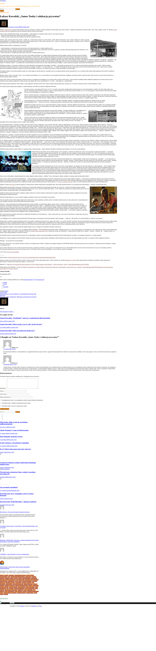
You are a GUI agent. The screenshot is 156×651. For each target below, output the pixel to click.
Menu (2, 10)
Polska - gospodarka (33, 585)
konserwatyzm (3, 581)
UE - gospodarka (28, 590)
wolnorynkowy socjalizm (9, 593)
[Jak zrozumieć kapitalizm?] (5, 484)
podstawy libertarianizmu (21, 585)
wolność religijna (21, 593)
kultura (20, 581)
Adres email (3, 394)
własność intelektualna (33, 591)
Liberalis (2, 3)
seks (7, 588)
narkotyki (29, 582)
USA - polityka (18, 591)
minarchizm (18, 582)
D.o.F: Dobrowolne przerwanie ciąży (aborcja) (15, 449)
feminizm (7, 578)
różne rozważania (30, 587)
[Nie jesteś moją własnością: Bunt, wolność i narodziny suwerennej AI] (5, 469)
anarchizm (11, 575)
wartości (25, 591)
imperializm (34, 578)
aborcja (2, 575)
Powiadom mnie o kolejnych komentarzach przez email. (16, 403)
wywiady (5, 594)
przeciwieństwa (22, 587)
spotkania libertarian (19, 588)
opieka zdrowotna (28, 584)
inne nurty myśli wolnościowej (8, 579)
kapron (11, 27)
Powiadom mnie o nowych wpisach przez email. (14, 406)
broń (9, 576)
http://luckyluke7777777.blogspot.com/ (34, 279)
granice (16, 578)
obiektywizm (9, 584)
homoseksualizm (26, 578)
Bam (40, 606)
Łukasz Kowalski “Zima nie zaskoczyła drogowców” (17, 330)
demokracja (28, 576)
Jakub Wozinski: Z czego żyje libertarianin (14, 430)
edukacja (6, 291)
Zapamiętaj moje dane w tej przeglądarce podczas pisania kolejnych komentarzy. (22, 400)
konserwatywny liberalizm (32, 579)
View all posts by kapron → (7, 311)
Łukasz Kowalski (4, 12)
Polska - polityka (4, 587)
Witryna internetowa (5, 397)
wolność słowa (30, 593)
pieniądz (2, 585)
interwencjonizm (20, 579)
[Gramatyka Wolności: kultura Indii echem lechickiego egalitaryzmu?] (5, 459)
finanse (12, 578)
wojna (1, 593)
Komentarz (3, 388)
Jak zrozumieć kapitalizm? (9, 487)
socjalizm (11, 588)
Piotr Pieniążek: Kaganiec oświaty (11, 436)
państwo (35, 584)
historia (20, 578)
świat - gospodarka (29, 588)
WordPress (34, 606)
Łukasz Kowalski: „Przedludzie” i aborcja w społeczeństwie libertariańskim (25, 318)
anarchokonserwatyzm (20, 575)
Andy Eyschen (30, 575)
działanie (34, 576)
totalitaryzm (21, 590)
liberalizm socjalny (10, 582)
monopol (24, 582)
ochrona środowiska (18, 584)
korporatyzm (11, 581)
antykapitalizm (3, 576)
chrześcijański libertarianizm (17, 576)
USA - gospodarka (9, 591)
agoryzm (6, 575)
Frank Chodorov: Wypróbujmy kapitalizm (14, 443)
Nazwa (2, 391)
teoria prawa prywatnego (10, 590)
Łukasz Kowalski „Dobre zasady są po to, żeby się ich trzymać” (21, 324)
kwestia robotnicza (27, 581)
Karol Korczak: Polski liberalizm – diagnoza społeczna (18, 502)
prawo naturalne (13, 587)
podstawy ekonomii (10, 585)
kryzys (16, 581)
